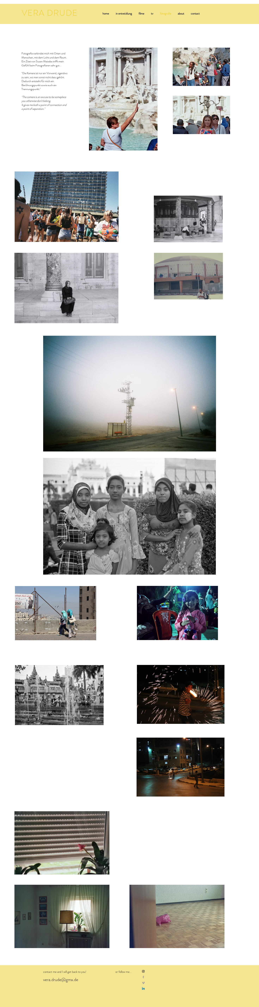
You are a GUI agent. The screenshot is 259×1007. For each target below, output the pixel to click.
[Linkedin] (143, 988)
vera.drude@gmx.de (60, 979)
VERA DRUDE (50, 13)
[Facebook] (143, 977)
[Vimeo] (143, 983)
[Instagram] (143, 971)
